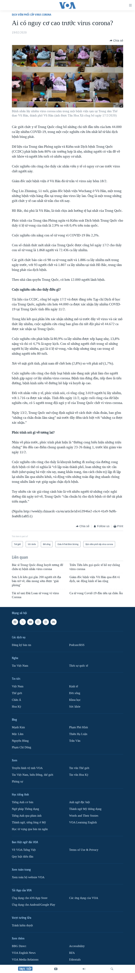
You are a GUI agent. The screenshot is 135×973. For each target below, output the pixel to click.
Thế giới (17, 693)
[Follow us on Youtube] (30, 622)
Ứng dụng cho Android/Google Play (33, 905)
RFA (72, 953)
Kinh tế (73, 686)
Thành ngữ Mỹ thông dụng (85, 809)
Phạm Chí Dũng (21, 747)
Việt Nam (17, 686)
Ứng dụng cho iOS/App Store (29, 898)
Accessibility (77, 946)
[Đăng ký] (53, 622)
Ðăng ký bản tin (21, 645)
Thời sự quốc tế (78, 666)
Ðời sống (74, 693)
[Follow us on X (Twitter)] (23, 622)
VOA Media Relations (25, 960)
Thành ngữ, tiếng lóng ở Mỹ (29, 822)
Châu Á (16, 700)
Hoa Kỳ (16, 707)
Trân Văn (74, 741)
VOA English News (24, 953)
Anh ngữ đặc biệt (79, 802)
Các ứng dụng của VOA (83, 898)
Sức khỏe (74, 707)
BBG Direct (19, 946)
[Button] (116, 40)
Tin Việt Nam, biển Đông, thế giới (32, 775)
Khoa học (75, 700)
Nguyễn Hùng (20, 741)
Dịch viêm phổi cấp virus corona (31, 14)
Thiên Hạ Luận (78, 734)
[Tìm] (112, 969)
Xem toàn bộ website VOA (28, 877)
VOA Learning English (83, 822)
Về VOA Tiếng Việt (24, 850)
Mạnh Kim (18, 727)
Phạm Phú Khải (78, 727)
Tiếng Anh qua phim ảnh (26, 816)
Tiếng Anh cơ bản (22, 802)
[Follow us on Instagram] (38, 622)
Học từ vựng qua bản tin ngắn (30, 829)
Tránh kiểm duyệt (22, 925)
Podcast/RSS (76, 645)
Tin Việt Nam (20, 666)
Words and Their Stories (83, 816)
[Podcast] (46, 622)
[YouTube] (56, 969)
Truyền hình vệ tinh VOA (27, 768)
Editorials (75, 960)
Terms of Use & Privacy (83, 850)
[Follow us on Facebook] (15, 622)
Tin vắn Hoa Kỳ (78, 775)
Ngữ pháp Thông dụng (25, 809)
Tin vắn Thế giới (79, 768)
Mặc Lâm (17, 734)
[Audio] (84, 969)
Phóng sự (17, 782)
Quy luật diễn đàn (22, 857)
